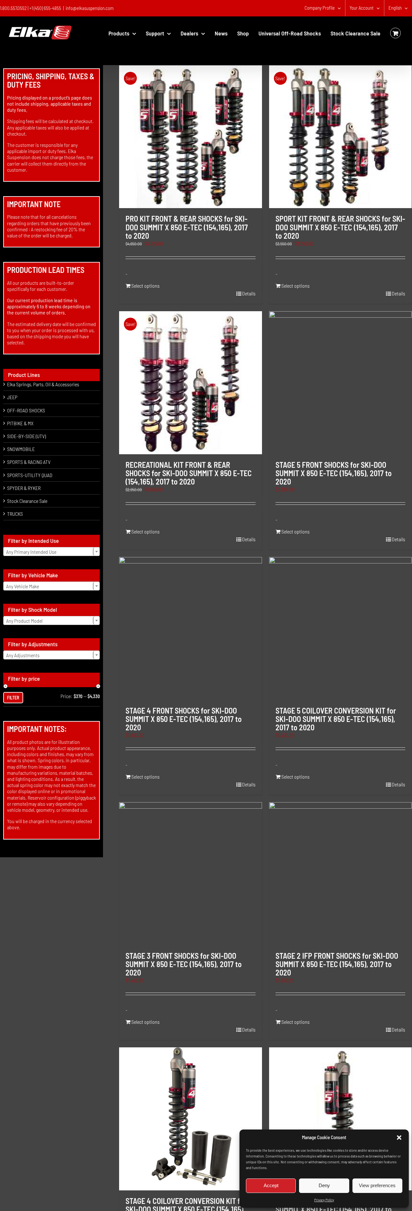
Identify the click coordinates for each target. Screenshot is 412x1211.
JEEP (12, 397)
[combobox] (51, 551)
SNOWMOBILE (21, 449)
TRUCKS (15, 514)
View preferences (377, 1185)
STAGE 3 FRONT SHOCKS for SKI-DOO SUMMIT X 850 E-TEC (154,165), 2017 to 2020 (184, 964)
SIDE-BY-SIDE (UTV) (26, 436)
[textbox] (51, 551)
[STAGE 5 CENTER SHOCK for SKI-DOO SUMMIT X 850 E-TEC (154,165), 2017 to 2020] (340, 1118)
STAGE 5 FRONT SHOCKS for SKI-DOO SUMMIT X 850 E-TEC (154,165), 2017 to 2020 (334, 473)
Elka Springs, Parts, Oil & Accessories (43, 384)
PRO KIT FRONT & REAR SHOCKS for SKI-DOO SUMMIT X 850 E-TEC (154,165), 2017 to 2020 (187, 227)
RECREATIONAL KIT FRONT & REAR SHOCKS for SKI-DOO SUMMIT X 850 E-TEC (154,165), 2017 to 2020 (189, 473)
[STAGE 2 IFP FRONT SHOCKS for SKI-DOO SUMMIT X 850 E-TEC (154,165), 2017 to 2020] (340, 873)
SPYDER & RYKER (24, 488)
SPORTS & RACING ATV (29, 462)
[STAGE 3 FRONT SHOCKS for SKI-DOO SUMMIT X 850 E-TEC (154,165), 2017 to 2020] (190, 873)
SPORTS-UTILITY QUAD (29, 475)
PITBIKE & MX (20, 423)
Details (249, 293)
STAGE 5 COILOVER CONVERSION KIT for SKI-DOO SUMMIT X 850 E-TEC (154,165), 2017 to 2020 (336, 719)
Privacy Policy (324, 1199)
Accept (271, 1185)
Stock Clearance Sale (27, 501)
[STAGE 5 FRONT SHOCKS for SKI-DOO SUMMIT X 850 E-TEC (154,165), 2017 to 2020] (340, 382)
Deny (324, 1185)
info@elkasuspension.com (90, 8)
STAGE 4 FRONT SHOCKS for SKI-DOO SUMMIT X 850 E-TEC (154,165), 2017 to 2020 (184, 719)
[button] (399, 1137)
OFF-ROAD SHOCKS (26, 410)
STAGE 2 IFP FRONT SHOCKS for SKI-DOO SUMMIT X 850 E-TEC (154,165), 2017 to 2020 (337, 964)
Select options (145, 286)
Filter (13, 697)
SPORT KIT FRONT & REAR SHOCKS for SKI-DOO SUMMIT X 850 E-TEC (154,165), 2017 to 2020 (340, 227)
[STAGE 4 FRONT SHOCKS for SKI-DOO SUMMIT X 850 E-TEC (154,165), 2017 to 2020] (190, 628)
